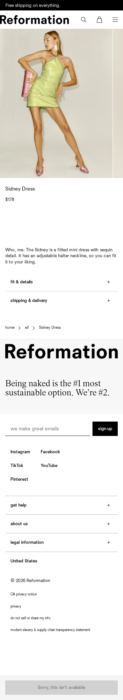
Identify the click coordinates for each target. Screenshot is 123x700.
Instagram (20, 452)
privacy (15, 606)
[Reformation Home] (34, 19)
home (9, 328)
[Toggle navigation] (115, 20)
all (26, 328)
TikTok (16, 465)
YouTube (49, 465)
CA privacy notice (23, 594)
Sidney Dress (50, 328)
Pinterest (19, 479)
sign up (105, 428)
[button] (84, 20)
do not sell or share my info (30, 618)
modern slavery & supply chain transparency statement (50, 630)
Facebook (50, 452)
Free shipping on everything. (33, 5)
